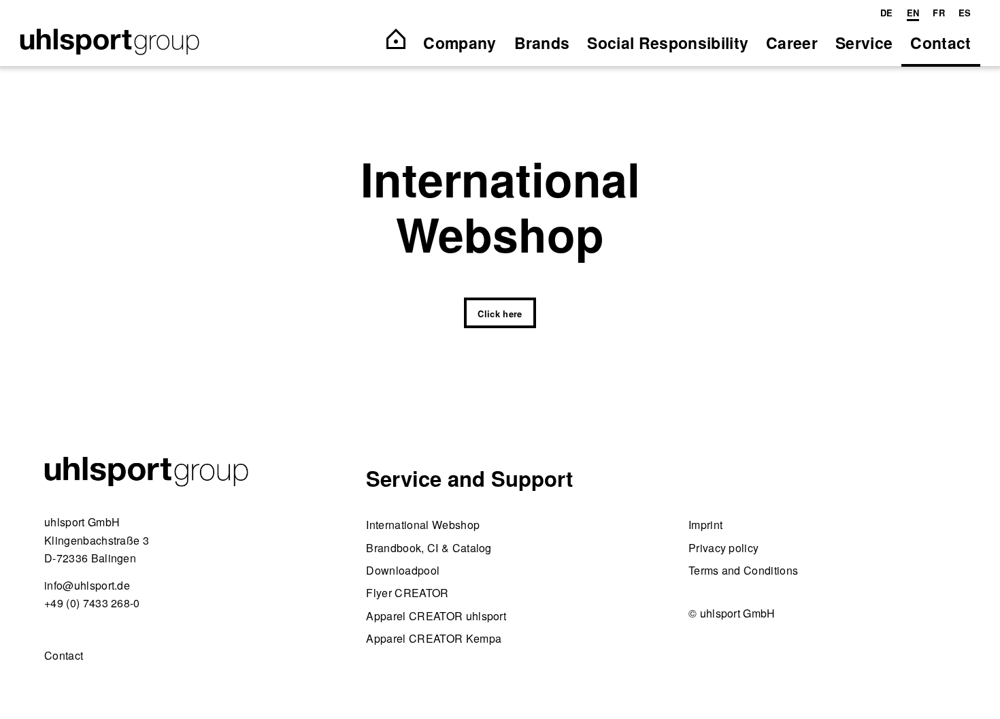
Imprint (705, 524)
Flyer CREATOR (407, 593)
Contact (63, 655)
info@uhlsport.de (87, 585)
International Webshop (423, 524)
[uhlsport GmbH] (109, 43)
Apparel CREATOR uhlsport (436, 616)
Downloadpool (402, 570)
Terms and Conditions (743, 570)
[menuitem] (886, 13)
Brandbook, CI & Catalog (428, 548)
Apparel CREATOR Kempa (433, 638)
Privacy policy (723, 548)
